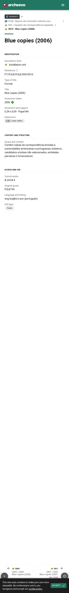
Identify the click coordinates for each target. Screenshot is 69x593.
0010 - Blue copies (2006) (21, 29)
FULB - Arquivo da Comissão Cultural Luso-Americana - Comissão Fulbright (29, 21)
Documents (12, 16)
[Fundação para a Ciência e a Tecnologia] (14, 5)
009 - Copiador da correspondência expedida (30, 25)
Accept (56, 585)
